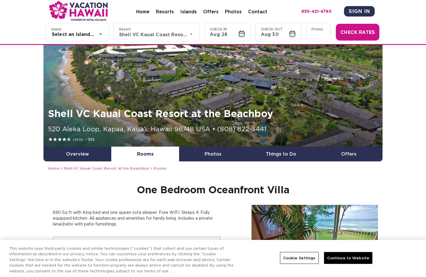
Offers (211, 11)
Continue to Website (348, 258)
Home (143, 11)
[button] (227, 32)
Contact (257, 11)
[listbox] (77, 34)
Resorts (165, 11)
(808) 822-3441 (241, 128)
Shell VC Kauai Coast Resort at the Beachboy (106, 168)
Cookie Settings (299, 258)
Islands (188, 11)
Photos (233, 11)
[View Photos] (213, 96)
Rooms (160, 168)
